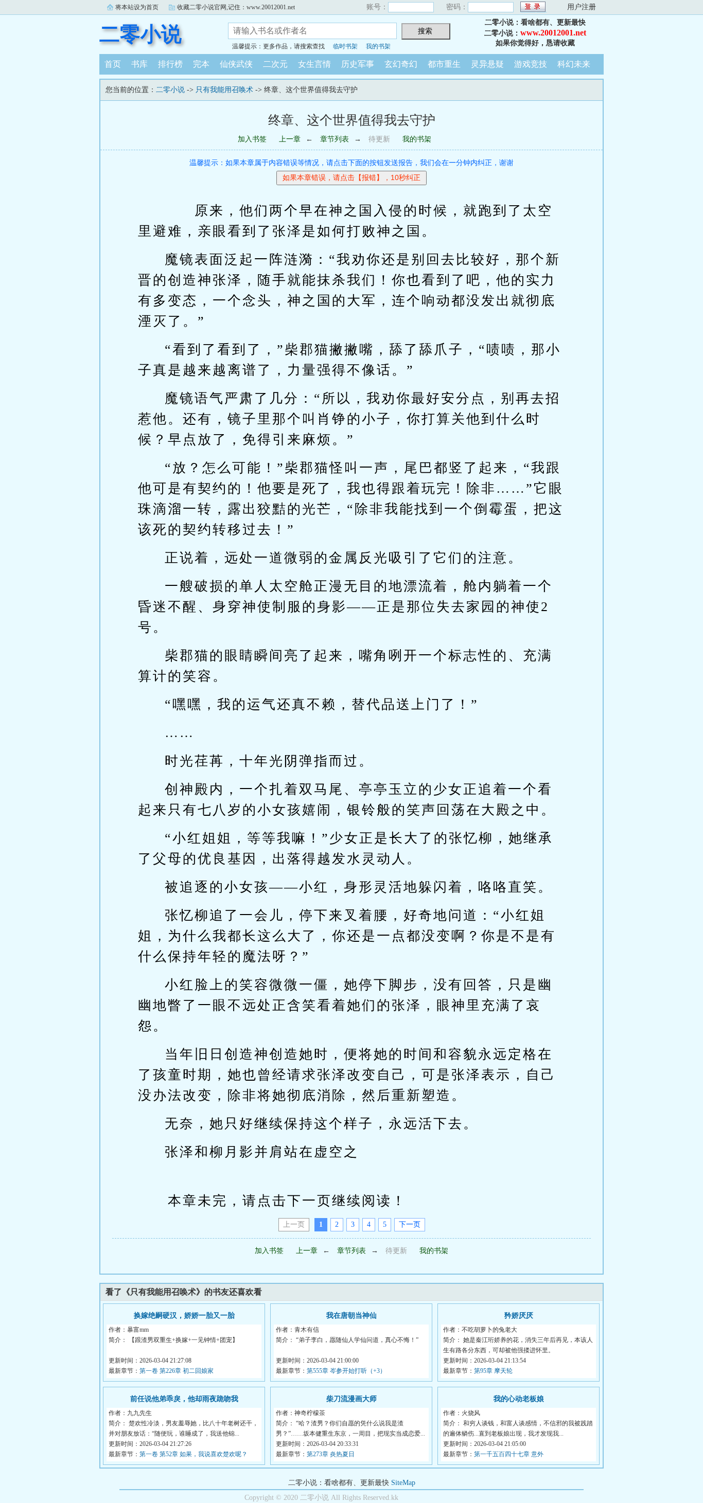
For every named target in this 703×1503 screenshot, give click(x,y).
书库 (139, 64)
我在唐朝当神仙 (351, 1315)
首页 (112, 64)
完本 (201, 64)
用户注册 (581, 7)
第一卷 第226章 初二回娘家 (176, 1370)
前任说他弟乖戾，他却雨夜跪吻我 (184, 1399)
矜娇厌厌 (518, 1315)
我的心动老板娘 (519, 1399)
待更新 (379, 139)
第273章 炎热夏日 (331, 1454)
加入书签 (252, 139)
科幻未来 (573, 64)
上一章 (290, 139)
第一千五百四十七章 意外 (508, 1454)
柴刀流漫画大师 (351, 1399)
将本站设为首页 (137, 7)
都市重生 (444, 64)
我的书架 (378, 46)
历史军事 (357, 64)
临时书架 (345, 46)
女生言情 (314, 64)
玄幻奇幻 (400, 64)
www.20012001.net (553, 32)
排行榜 (170, 64)
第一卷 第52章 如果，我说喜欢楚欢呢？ (193, 1454)
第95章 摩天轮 (493, 1370)
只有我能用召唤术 (224, 90)
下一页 (409, 1224)
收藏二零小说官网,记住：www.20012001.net (236, 7)
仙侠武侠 (236, 64)
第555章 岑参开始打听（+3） (346, 1370)
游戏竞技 (530, 64)
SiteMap (403, 1483)
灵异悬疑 (487, 64)
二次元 (275, 64)
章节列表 (334, 139)
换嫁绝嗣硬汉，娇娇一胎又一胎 (184, 1315)
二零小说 (140, 34)
